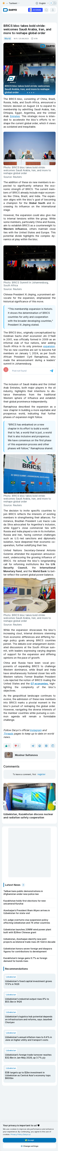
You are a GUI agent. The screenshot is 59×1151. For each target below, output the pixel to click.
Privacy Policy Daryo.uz (21, 1134)
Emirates (15, 116)
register (41, 774)
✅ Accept (29, 1140)
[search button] (46, 10)
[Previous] (3, 803)
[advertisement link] (35, 9)
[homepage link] (10, 9)
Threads (8, 733)
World (7, 38)
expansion (49, 346)
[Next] (55, 803)
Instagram (36, 730)
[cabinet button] (53, 10)
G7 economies (39, 683)
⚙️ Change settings (29, 1146)
